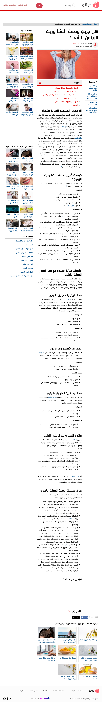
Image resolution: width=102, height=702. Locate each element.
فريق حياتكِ (34, 690)
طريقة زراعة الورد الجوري (24, 248)
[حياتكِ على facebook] (7, 698)
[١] (61, 166)
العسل (63, 216)
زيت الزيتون (75, 476)
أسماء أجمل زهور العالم (24, 252)
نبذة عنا (45, 690)
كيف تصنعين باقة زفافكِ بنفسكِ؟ (21, 275)
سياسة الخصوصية (77, 690)
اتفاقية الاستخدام (59, 690)
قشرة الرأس (52, 397)
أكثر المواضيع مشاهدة (9, 5)
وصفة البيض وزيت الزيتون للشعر (92, 88)
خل (66, 544)
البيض (70, 299)
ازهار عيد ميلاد (28, 264)
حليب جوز (71, 205)
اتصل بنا (22, 690)
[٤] (54, 497)
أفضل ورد (29, 244)
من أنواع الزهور (27, 256)
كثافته (70, 518)
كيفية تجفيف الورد (26, 260)
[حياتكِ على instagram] (4, 698)
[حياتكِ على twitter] (10, 699)
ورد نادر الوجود (28, 268)
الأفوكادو (41, 352)
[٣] (40, 287)
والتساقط (78, 138)
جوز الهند (63, 126)
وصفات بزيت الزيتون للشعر (92, 103)
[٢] (66, 186)
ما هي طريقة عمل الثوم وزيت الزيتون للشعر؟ (92, 96)
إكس (78, 617)
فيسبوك (86, 617)
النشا (75, 439)
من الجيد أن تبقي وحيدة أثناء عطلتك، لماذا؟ (91, 110)
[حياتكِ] (90, 4)
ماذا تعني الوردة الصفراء (24, 241)
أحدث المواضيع (22, 5)
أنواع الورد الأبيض (27, 272)
